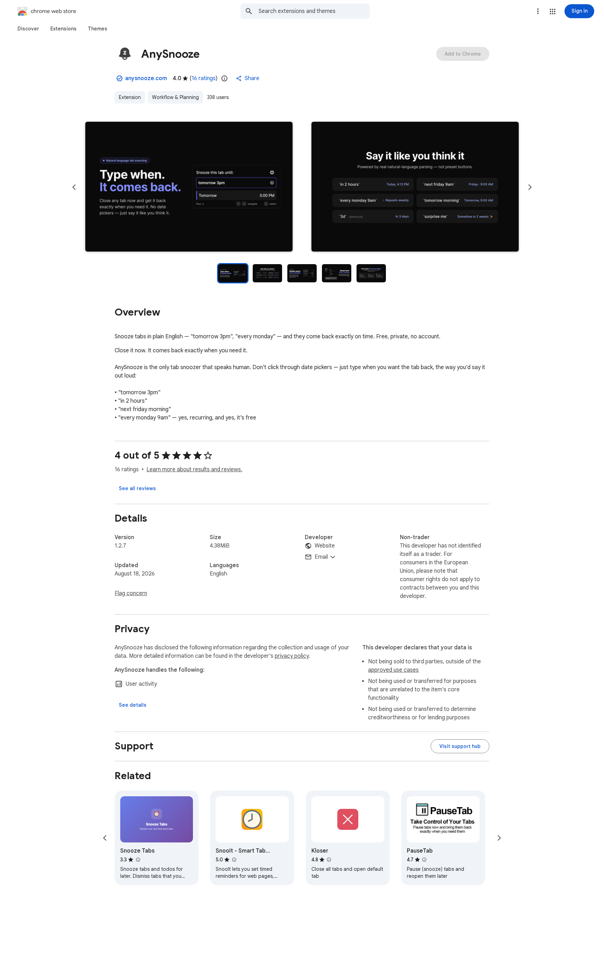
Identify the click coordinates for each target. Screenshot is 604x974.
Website (325, 545)
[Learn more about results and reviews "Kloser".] (329, 859)
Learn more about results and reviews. (194, 469)
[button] (553, 12)
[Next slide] (530, 187)
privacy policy (292, 655)
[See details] (133, 705)
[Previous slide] (74, 187)
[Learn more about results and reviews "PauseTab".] (424, 859)
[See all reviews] (137, 488)
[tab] (28, 28)
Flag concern (131, 593)
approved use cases (393, 669)
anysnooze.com (146, 78)
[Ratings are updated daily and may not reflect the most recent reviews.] (224, 78)
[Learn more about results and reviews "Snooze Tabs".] (137, 859)
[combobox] (314, 11)
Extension (130, 97)
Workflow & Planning (175, 97)
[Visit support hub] (460, 746)
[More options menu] (538, 11)
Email (321, 556)
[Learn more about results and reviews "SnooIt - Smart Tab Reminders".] (233, 859)
